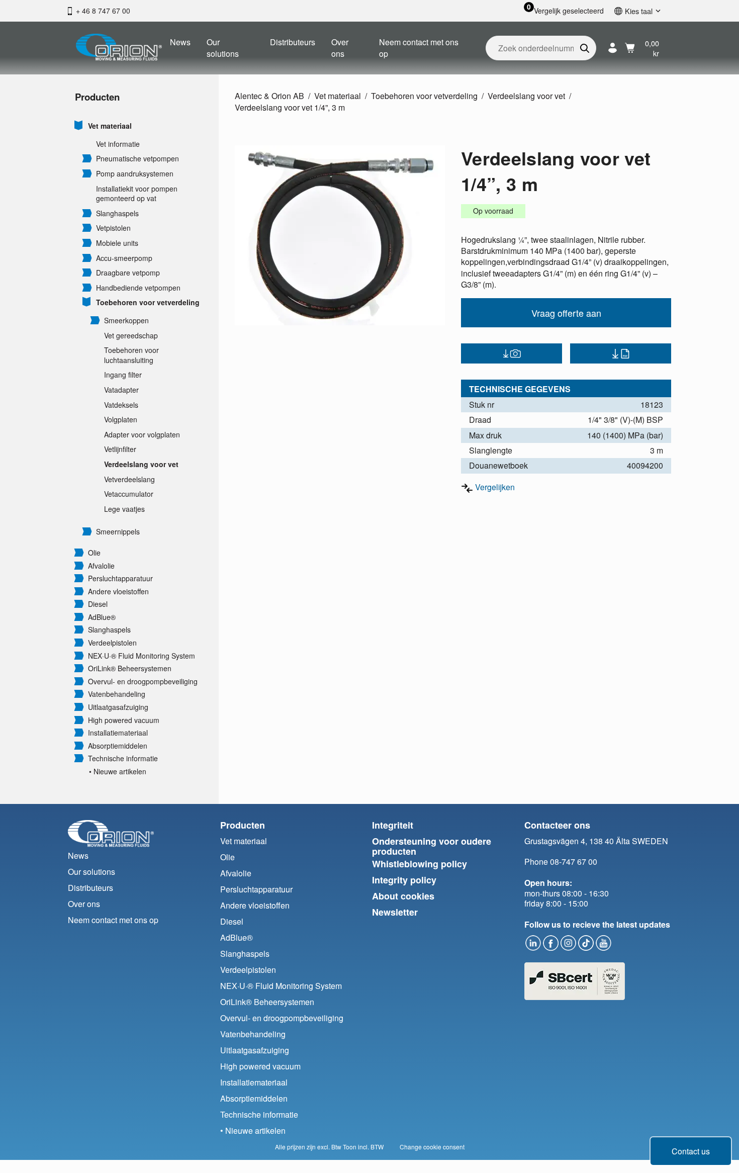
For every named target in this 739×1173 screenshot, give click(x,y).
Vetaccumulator (128, 494)
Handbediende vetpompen (138, 288)
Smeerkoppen (126, 320)
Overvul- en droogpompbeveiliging (143, 681)
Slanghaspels (117, 213)
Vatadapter (121, 390)
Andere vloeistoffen (118, 591)
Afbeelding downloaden (511, 353)
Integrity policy (404, 879)
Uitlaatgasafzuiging (118, 707)
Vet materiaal (110, 126)
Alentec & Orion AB (269, 96)
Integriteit (392, 825)
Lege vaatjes (124, 509)
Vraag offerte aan (566, 312)
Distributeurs (292, 42)
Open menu (79, 125)
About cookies (403, 896)
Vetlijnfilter (120, 449)
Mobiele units (117, 243)
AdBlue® (102, 617)
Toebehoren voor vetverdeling (148, 302)
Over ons (339, 47)
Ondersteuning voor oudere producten (431, 846)
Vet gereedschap (131, 335)
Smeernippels (118, 531)
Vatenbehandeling (116, 694)
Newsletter (395, 912)
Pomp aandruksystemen (134, 173)
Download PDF (620, 353)
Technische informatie (123, 758)
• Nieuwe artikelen (117, 771)
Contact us (691, 1151)
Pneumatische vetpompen (137, 158)
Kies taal (639, 11)
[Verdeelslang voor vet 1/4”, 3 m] (339, 235)
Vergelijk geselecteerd (569, 11)
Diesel (98, 604)
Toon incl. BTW (363, 1146)
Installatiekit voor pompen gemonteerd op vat (136, 194)
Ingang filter (123, 375)
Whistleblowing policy (419, 863)
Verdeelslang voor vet (141, 464)
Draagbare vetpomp (128, 273)
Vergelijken (495, 487)
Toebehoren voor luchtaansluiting (131, 355)
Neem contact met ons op (418, 47)
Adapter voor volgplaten (142, 434)
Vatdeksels (121, 405)
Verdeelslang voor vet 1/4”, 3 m (290, 107)
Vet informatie (118, 144)
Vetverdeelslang (129, 479)
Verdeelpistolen (112, 643)
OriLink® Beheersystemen (129, 668)
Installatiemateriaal (118, 733)
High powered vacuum (123, 720)
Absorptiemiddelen (117, 746)
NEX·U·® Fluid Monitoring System (141, 656)
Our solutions (223, 47)
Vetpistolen (113, 228)
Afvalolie (101, 566)
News (180, 42)
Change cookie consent (432, 1146)
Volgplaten (120, 419)
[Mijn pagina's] (612, 48)
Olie (94, 553)
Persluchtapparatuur (120, 578)
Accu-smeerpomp (124, 258)
